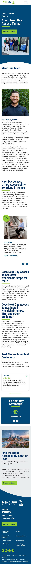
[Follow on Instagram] (9, 550)
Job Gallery (5, 544)
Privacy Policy (15, 559)
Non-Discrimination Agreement (20, 561)
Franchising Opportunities (20, 545)
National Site (20, 541)
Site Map (10, 561)
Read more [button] (6, 388)
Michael (6, 376)
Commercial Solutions (6, 537)
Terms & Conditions (6, 559)
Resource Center (21, 536)
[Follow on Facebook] (3, 550)
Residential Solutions (5, 532)
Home (4, 14)
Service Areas (6, 541)
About (18, 531)
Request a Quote (9, 32)
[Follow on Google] (12, 550)
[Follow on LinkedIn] (6, 550)
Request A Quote (9, 483)
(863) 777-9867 (8, 518)
